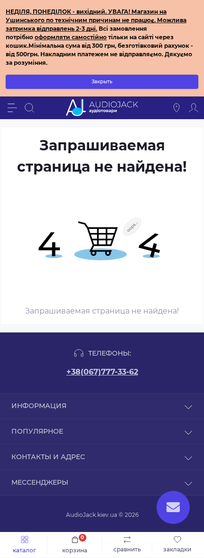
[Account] (193, 108)
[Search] (29, 108)
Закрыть (102, 81)
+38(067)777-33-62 (102, 371)
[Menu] (12, 108)
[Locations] (176, 108)
